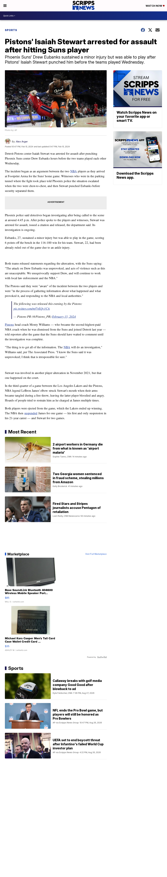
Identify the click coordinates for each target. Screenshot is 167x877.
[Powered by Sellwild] (102, 657)
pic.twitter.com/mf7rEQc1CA (32, 308)
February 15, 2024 (64, 316)
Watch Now (154, 5)
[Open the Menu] (5, 5)
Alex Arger (22, 141)
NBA (73, 171)
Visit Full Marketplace (96, 554)
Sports (11, 30)
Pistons (9, 324)
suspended (30, 413)
